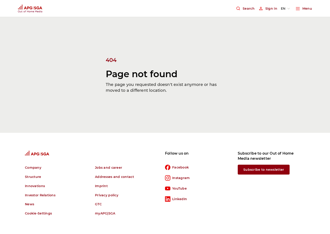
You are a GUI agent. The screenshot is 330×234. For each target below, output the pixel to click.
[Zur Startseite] (37, 153)
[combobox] (286, 8)
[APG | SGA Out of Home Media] (30, 8)
